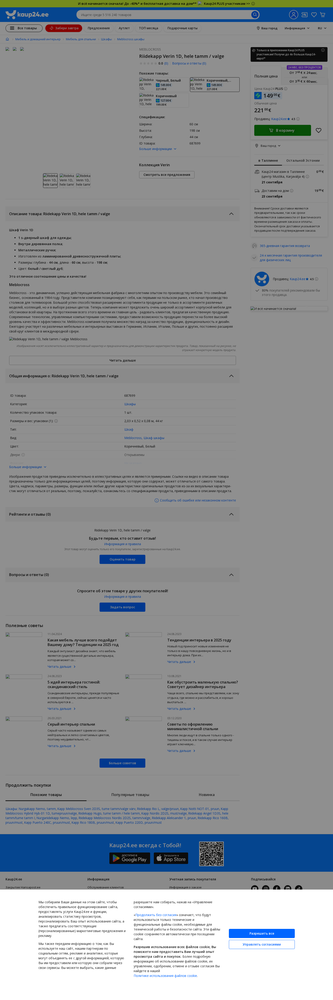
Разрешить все (261, 933)
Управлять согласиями (262, 944)
